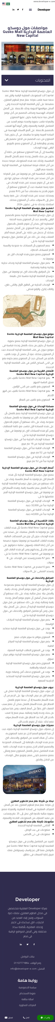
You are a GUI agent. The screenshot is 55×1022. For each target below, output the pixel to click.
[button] (30, 9)
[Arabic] (8, 4)
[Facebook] (22, 9)
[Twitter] (18, 9)
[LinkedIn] (13, 9)
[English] (4, 4)
